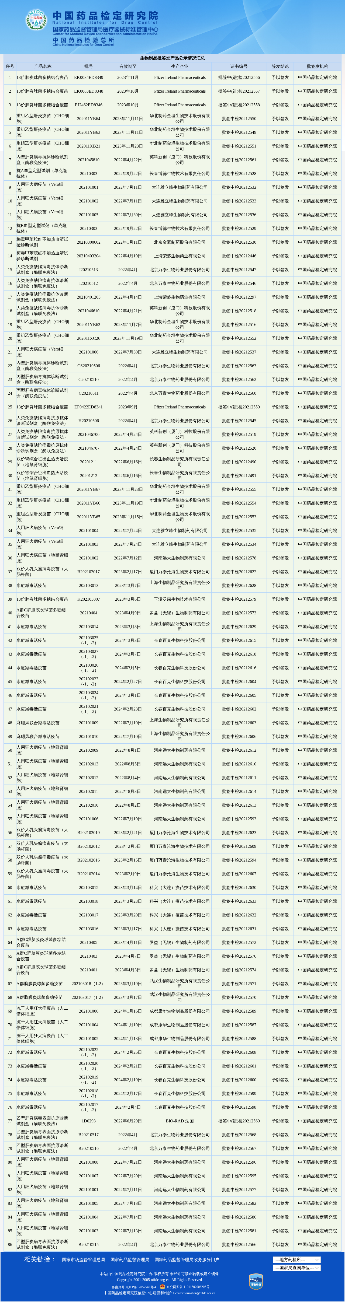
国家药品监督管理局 (130, 1259)
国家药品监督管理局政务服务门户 (187, 1259)
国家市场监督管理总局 (83, 1259)
